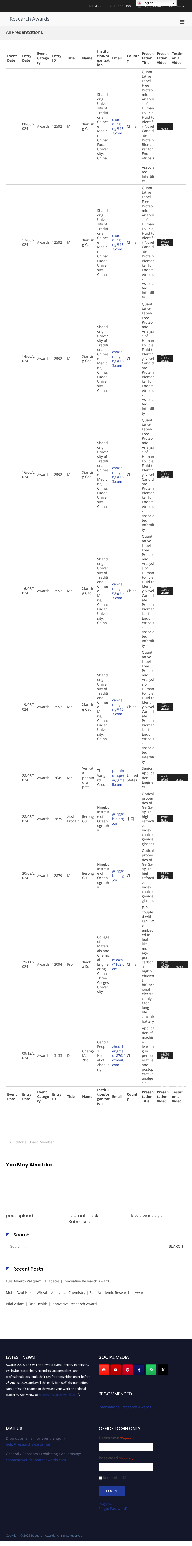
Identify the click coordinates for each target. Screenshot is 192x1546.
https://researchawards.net (58, 1392)
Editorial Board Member (34, 1142)
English (147, 3)
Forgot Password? (113, 1508)
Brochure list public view (157, 1215)
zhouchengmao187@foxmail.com (118, 1055)
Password (116, 1458)
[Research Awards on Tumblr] (139, 1369)
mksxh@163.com (118, 964)
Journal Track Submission (21, 1218)
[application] (165, 126)
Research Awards (30, 18)
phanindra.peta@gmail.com (118, 777)
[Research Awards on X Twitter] (163, 1369)
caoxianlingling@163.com (118, 126)
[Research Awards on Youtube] (115, 1369)
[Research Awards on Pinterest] (127, 1369)
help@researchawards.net (28, 1444)
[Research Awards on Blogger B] (104, 1369)
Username (117, 1438)
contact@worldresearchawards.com (36, 1459)
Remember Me (115, 1477)
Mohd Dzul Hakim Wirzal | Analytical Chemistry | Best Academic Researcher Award (76, 1292)
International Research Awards (125, 1406)
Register (105, 1504)
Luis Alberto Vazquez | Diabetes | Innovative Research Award (57, 1281)
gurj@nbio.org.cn (118, 818)
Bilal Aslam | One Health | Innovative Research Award (51, 1303)
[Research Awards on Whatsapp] (151, 1369)
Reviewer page (84, 1215)
